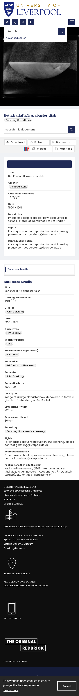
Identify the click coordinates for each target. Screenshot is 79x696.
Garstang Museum (14, 548)
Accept (66, 685)
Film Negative (13, 332)
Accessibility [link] (12, 618)
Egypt (9, 343)
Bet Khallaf (12, 354)
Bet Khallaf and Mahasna (20, 365)
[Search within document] (71, 129)
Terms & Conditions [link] (17, 573)
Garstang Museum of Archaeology (26, 431)
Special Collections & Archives (21, 539)
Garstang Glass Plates (18, 120)
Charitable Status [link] (15, 661)
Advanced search (16, 37)
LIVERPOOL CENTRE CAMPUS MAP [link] (23, 535)
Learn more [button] (10, 690)
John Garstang (18, 186)
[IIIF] (26, 148)
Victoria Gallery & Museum (18, 543)
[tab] (39, 164)
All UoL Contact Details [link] (20, 581)
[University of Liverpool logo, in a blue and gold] (33, 9)
